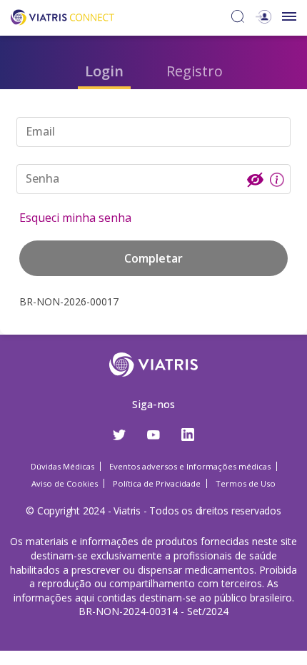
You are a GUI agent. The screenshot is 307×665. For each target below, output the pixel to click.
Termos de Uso (246, 483)
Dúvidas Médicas (62, 466)
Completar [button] (153, 258)
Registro (194, 71)
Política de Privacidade (157, 483)
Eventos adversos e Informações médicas (190, 466)
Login (104, 71)
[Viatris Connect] (62, 16)
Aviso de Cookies (64, 483)
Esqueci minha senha (75, 217)
